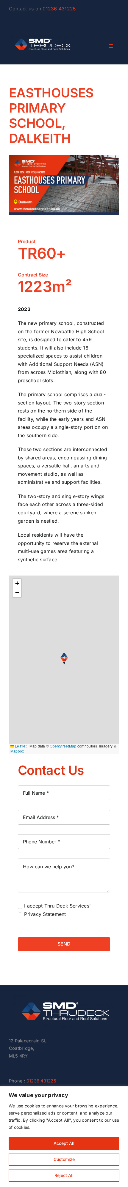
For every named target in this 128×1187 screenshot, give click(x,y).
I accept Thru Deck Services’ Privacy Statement (57, 910)
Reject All (64, 1175)
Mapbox (17, 750)
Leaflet (20, 745)
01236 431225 (59, 9)
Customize (64, 1159)
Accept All (64, 1143)
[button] (64, 659)
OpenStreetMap (63, 745)
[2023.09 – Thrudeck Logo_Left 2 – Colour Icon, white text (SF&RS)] (64, 997)
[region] (64, 1136)
